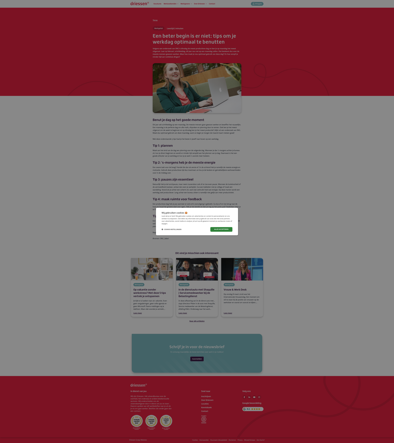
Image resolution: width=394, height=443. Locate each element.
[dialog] (197, 221)
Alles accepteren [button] (221, 229)
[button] (171, 229)
